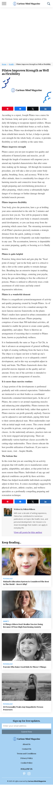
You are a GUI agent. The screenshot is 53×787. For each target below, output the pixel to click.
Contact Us (26, 749)
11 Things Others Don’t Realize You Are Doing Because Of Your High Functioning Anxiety (23, 625)
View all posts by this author (28, 532)
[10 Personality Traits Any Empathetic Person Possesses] (26, 687)
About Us (26, 744)
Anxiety (6, 621)
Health (11, 64)
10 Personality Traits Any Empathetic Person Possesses (23, 708)
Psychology (8, 578)
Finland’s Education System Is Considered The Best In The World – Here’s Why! (26, 582)
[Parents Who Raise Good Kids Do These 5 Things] (26, 647)
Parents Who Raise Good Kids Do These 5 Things (24, 667)
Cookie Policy (26, 763)
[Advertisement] (26, 35)
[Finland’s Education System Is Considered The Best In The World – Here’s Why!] (26, 561)
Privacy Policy (26, 758)
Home (4, 64)
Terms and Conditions (26, 754)
